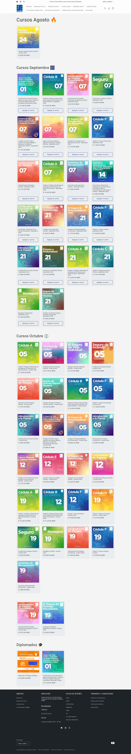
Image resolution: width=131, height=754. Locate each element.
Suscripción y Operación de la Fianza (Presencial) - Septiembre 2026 (28, 231)
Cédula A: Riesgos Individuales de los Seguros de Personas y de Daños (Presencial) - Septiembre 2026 (53, 188)
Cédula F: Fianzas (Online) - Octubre (101, 552)
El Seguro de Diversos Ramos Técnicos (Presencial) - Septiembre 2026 (52, 314)
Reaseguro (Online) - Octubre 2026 (52, 552)
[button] (40, 6)
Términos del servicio (97, 704)
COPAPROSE (70, 704)
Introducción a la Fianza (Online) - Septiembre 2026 (28, 271)
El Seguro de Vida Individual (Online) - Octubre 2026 (76, 367)
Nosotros (19, 698)
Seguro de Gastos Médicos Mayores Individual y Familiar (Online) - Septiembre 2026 (52, 142)
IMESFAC (23, 750)
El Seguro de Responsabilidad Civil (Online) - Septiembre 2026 (77, 230)
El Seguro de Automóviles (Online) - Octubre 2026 (75, 478)
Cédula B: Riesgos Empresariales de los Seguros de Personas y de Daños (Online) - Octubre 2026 (78, 404)
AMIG (67, 701)
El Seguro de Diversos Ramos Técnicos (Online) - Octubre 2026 (53, 403)
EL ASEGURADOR (71, 716)
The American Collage (22, 707)
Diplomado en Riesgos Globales (27, 675)
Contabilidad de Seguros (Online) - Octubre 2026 (102, 478)
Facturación (94, 707)
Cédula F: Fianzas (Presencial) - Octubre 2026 (102, 403)
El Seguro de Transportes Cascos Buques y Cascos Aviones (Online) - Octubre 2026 (28, 479)
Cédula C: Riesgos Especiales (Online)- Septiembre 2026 (101, 271)
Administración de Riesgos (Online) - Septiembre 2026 (26, 186)
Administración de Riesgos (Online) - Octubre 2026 (26, 403)
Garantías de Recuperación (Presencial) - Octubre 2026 (26, 586)
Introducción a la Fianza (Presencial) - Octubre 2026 (101, 439)
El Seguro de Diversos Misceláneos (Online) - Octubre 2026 (52, 628)
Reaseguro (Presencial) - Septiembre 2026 (25, 313)
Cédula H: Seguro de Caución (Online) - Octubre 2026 (101, 514)
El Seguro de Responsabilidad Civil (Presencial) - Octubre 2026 (77, 439)
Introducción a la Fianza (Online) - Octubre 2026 (28, 439)
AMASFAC (69, 707)
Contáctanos (20, 704)
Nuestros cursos (21, 701)
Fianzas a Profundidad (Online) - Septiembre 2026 (53, 271)
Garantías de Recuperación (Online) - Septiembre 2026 (76, 186)
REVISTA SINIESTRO (72, 720)
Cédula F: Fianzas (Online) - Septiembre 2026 (101, 230)
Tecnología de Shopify (30, 750)
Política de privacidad (56, 749)
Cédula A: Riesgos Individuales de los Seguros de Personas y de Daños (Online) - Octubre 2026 (28, 368)
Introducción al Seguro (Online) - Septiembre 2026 (102, 99)
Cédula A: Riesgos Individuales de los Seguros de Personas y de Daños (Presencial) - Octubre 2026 (28, 516)
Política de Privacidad (97, 701)
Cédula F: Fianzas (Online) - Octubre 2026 (76, 514)
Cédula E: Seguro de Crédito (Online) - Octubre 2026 (51, 478)
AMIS (67, 698)
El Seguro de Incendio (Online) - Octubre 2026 (102, 367)
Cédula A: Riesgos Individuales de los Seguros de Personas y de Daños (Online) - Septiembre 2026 (78, 273)
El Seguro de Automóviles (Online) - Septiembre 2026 (51, 230)
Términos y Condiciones (98, 698)
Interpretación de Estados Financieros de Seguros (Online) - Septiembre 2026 (78, 100)
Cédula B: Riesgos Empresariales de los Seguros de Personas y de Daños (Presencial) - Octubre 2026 (53, 516)
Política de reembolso (43, 749)
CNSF (67, 710)
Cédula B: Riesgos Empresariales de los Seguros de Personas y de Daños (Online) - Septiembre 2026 (53, 101)
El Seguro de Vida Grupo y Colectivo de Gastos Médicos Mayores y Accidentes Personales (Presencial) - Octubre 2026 (51, 442)
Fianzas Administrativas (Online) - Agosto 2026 (28, 52)
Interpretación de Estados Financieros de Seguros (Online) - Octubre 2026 (28, 628)
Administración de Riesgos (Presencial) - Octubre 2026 (76, 552)
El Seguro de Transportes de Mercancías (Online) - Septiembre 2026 (78, 142)
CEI (67, 713)
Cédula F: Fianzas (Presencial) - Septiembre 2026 (102, 141)
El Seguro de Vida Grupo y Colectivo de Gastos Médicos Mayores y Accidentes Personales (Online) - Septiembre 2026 (28, 144)
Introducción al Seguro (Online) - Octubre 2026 (28, 552)
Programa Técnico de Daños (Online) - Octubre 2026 (51, 367)
